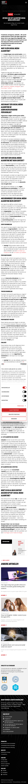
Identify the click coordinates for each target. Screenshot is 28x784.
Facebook (6, 86)
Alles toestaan (14, 410)
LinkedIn (12, 86)
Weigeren (14, 418)
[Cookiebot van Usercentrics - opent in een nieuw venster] (20, 364)
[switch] (24, 392)
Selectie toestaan (14, 414)
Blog (6, 11)
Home (4, 11)
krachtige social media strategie (13, 533)
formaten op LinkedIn (19, 252)
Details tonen (20, 405)
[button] (26, 2)
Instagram (18, 86)
